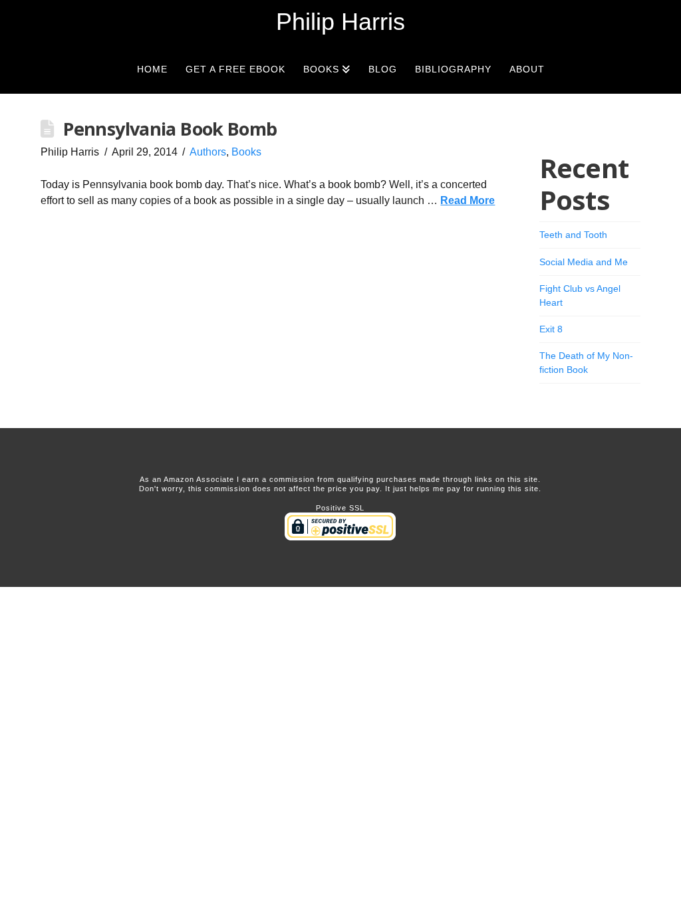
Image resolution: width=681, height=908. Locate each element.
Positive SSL (340, 508)
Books (246, 152)
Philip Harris (340, 22)
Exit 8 (551, 329)
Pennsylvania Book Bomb (170, 128)
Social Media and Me (583, 262)
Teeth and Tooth (573, 234)
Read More (467, 200)
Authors (208, 152)
